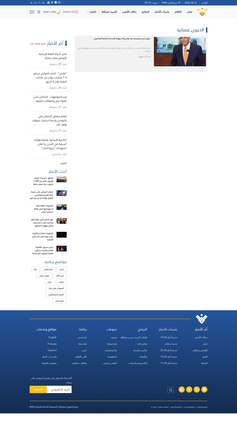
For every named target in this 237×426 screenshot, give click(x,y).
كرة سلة (82, 343)
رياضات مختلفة (80, 363)
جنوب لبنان (44, 276)
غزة (35, 269)
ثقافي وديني (110, 363)
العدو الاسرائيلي (56, 295)
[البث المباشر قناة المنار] (181, 389)
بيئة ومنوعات (110, 350)
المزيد (93, 11)
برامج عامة (142, 343)
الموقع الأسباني (175, 406)
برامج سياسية (140, 350)
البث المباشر (68, 12)
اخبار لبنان (59, 301)
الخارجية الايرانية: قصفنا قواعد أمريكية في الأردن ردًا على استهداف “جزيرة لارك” (50, 144)
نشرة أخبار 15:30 (168, 356)
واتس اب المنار (49, 356)
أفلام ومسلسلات (138, 363)
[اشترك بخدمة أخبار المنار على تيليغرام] (204, 389)
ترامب (61, 282)
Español (52, 350)
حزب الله (60, 276)
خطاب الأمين (129, 11)
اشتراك (38, 389)
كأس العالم (81, 356)
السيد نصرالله (109, 11)
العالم (178, 11)
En (35, 2)
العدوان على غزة (56, 288)
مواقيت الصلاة (49, 12)
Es (43, 2)
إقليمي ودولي (200, 350)
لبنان (189, 11)
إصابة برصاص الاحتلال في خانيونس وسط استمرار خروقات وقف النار (49, 120)
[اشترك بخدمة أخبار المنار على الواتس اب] (196, 389)
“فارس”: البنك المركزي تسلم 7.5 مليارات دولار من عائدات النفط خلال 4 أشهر (50, 77)
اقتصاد (204, 363)
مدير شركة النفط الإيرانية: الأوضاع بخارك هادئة (52, 56)
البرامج (145, 11)
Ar (31, 2)
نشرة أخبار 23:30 (168, 350)
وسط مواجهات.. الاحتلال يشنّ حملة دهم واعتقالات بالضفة (50, 98)
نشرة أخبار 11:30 (168, 363)
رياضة (83, 329)
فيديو (114, 337)
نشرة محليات (170, 343)
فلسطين (48, 269)
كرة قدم (82, 337)
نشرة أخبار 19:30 (168, 337)
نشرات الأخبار (162, 11)
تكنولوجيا (112, 356)
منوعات (111, 329)
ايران (49, 282)
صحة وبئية (112, 343)
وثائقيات (143, 356)
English (53, 337)
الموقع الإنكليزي (202, 406)
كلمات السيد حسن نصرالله (134, 337)
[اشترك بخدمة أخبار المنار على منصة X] (189, 389)
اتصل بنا (153, 406)
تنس (84, 350)
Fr (40, 2)
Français (52, 343)
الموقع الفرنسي (188, 406)
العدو (204, 356)
